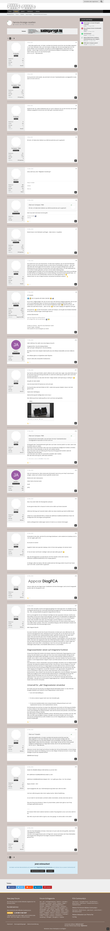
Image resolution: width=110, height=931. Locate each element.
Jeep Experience (52, 908)
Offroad (48, 911)
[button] (11, 887)
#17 (76, 605)
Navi (66, 909)
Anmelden (50, 871)
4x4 (40, 901)
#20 (76, 828)
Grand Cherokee (55, 906)
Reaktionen (11, 58)
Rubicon (52, 912)
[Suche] (101, 1)
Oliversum (86, 40)
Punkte (10, 60)
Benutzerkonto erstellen (38, 871)
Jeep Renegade (61, 908)
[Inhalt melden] (75, 66)
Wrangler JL (55, 917)
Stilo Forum (83, 903)
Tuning (46, 915)
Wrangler (49, 917)
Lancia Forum (97, 910)
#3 (76, 105)
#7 (76, 229)
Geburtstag (48, 904)
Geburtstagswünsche (57, 904)
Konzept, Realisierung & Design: (76, 925)
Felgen (64, 903)
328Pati (85, 31)
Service (52, 914)
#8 (76, 260)
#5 (76, 168)
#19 (76, 767)
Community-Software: (74, 924)
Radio (62, 911)
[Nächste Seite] (14, 38)
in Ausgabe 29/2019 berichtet (62, 618)
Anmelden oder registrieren (91, 1)
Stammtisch (58, 914)
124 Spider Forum (83, 901)
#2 (76, 74)
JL (66, 908)
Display (59, 903)
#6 (76, 200)
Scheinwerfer (64, 912)
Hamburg (63, 906)
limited (52, 909)
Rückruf (58, 912)
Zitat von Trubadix (34, 734)
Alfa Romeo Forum (77, 911)
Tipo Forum (75, 901)
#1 (76, 42)
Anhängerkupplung (51, 901)
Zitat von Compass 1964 (36, 205)
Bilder (10, 63)
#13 (76, 470)
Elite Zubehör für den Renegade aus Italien (38, 328)
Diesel (54, 903)
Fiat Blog (74, 917)
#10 (76, 340)
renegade (46, 912)
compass (49, 903)
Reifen (41, 912)
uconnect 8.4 (58, 915)
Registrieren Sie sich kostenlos (45, 867)
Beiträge (10, 62)
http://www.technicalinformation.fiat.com (44, 676)
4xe (43, 901)
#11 (76, 370)
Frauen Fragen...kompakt (33, 327)
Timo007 (85, 44)
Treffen (41, 915)
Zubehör (62, 917)
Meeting (57, 909)
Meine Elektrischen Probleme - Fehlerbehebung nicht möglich (91, 38)
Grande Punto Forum (92, 903)
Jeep (45, 908)
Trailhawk (65, 914)
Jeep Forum (90, 910)
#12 (76, 431)
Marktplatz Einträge (13, 315)
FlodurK (85, 35)
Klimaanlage (43, 909)
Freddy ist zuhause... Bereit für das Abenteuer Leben (40, 325)
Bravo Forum (75, 903)
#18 (76, 729)
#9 (76, 292)
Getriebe (42, 906)
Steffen (85, 26)
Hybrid (41, 908)
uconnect (51, 915)
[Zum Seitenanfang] (108, 929)
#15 (76, 533)
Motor (62, 909)
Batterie (59, 901)
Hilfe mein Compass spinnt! (91, 43)
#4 (76, 137)
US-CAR (40, 458)
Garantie (42, 904)
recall (66, 911)
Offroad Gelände (56, 911)
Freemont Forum (76, 904)
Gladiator (47, 906)
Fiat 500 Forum (93, 901)
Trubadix (16, 24)
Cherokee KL (43, 903)
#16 (76, 576)
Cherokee (64, 901)
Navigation (42, 911)
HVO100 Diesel (87, 33)
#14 (76, 498)
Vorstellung (42, 917)
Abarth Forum (82, 910)
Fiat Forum (75, 910)
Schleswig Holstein (44, 914)
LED (48, 909)
